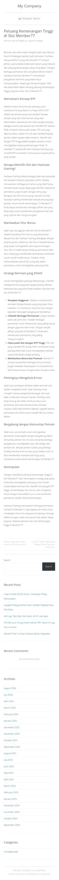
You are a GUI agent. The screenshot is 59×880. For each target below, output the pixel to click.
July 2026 (8, 694)
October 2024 (10, 818)
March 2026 (10, 707)
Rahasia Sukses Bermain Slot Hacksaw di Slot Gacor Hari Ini (15, 542)
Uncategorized (11, 851)
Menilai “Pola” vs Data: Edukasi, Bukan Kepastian (27, 633)
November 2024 (12, 812)
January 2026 (10, 720)
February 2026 (11, 714)
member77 (9, 149)
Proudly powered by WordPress (29, 870)
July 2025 (8, 759)
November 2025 (12, 733)
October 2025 (10, 740)
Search (7, 560)
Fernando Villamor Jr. (39, 874)
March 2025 (10, 785)
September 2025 (12, 746)
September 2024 (12, 824)
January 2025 (10, 798)
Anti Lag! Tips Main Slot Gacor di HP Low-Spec (26, 616)
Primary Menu (31, 18)
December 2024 (12, 805)
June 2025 (9, 766)
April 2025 (9, 779)
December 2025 (12, 727)
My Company (29, 5)
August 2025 (10, 753)
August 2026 (10, 688)
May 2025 (9, 772)
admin (39, 41)
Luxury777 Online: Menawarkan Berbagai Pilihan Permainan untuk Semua (43, 544)
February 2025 (11, 792)
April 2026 (9, 701)
